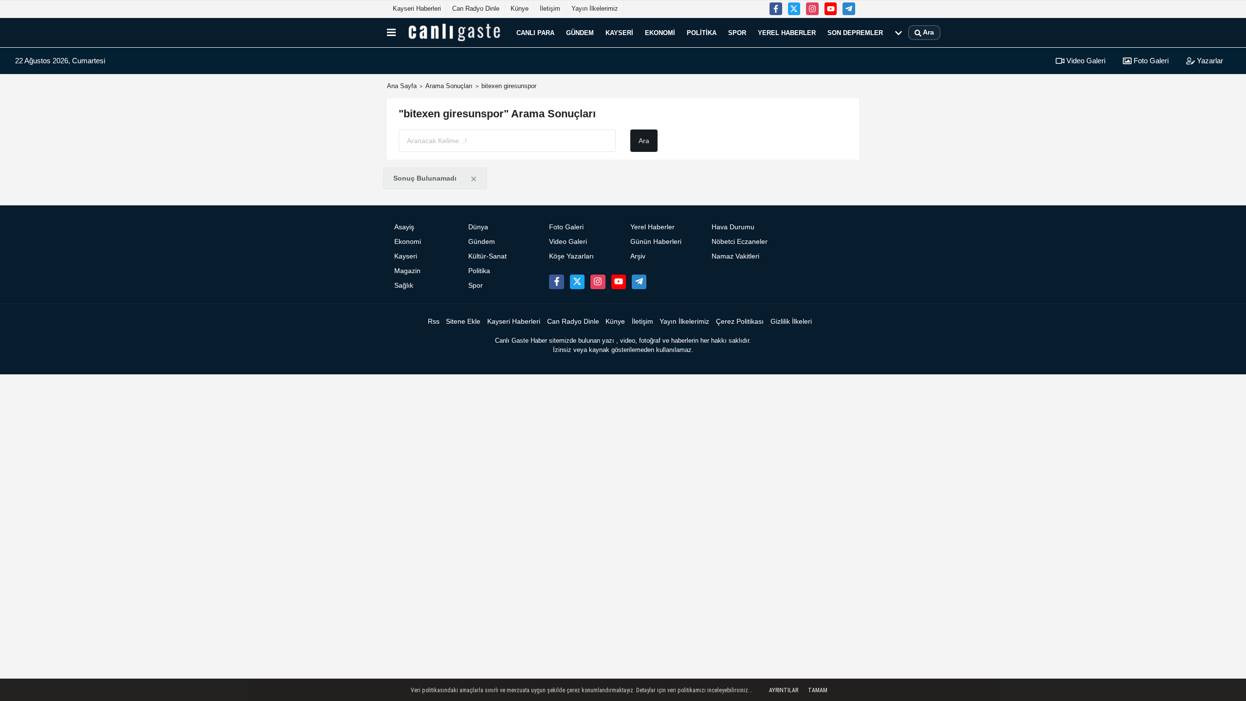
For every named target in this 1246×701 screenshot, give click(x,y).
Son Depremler (855, 32)
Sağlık (403, 285)
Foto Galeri (1150, 60)
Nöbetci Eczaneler (740, 241)
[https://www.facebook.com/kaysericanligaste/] (776, 8)
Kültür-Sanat (487, 256)
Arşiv (637, 256)
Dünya (478, 227)
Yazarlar (1209, 60)
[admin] (849, 8)
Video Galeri (1084, 60)
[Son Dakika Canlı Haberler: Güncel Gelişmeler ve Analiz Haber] (454, 32)
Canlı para (535, 32)
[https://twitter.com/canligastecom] (794, 8)
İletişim (550, 8)
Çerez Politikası (740, 321)
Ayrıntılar (783, 690)
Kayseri (619, 32)
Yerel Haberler (787, 32)
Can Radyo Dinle (475, 8)
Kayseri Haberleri (417, 8)
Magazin (407, 271)
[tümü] (898, 32)
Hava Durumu (733, 227)
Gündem (580, 32)
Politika (701, 32)
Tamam (817, 690)
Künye (520, 8)
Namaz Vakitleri (735, 256)
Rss (434, 321)
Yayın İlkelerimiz (594, 8)
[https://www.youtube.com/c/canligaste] (831, 8)
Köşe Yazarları (571, 256)
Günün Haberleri (655, 241)
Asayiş (404, 227)
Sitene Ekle (463, 321)
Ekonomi (660, 32)
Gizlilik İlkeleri (791, 321)
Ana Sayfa (402, 86)
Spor (737, 32)
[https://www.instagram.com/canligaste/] (812, 8)
